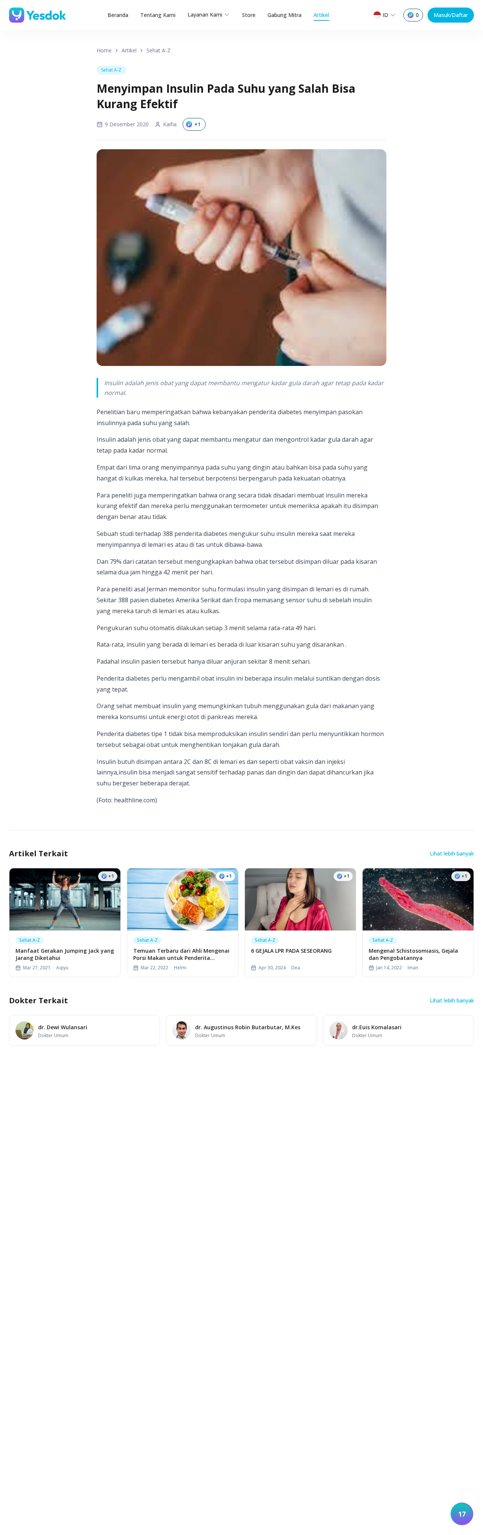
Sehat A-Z (158, 50)
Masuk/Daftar (451, 14)
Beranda (118, 14)
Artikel (321, 14)
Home (104, 50)
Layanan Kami (205, 14)
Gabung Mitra (284, 14)
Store (248, 14)
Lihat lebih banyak (452, 853)
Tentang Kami (157, 14)
